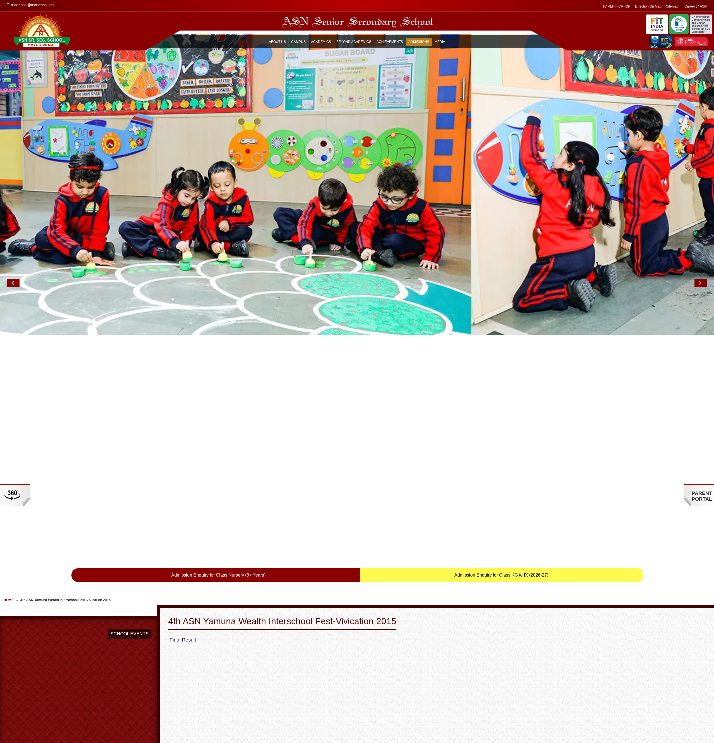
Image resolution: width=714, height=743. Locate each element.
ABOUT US (277, 42)
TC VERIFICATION (616, 6)
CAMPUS (298, 42)
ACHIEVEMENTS (390, 42)
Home (9, 600)
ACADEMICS (321, 42)
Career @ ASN (695, 6)
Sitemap (672, 6)
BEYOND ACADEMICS (353, 42)
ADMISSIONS (418, 42)
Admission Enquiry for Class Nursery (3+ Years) (218, 575)
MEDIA (440, 42)
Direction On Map (648, 6)
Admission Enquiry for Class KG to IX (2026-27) (501, 575)
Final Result (183, 640)
